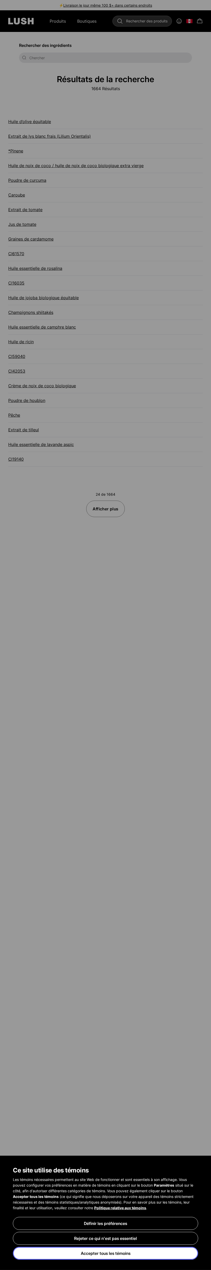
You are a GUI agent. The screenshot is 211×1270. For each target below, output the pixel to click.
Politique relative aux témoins (120, 1208)
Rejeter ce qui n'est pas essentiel (105, 1238)
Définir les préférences (105, 1223)
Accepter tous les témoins (105, 1253)
